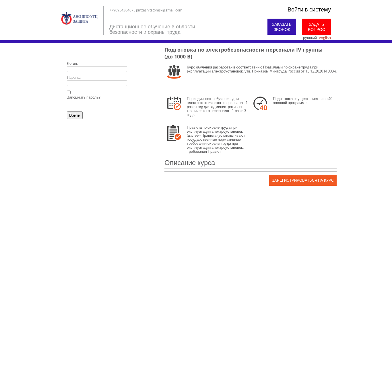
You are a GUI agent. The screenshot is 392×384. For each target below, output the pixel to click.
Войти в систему (309, 9)
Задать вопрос (316, 26)
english (325, 37)
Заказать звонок (282, 26)
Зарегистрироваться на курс (303, 180)
